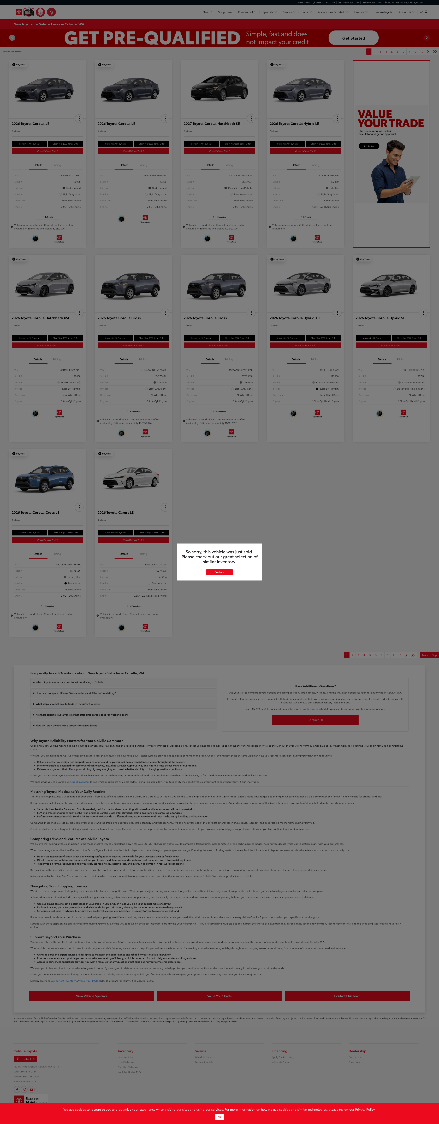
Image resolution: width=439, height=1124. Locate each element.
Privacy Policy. (365, 1109)
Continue (219, 571)
